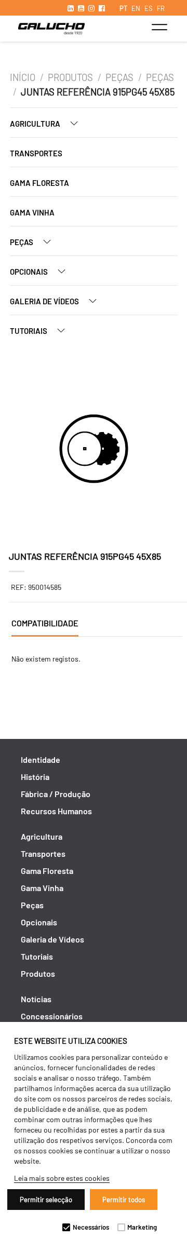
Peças (119, 77)
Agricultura (36, 123)
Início (22, 77)
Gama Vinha (32, 212)
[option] (94, 450)
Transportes (36, 153)
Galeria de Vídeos (45, 301)
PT (123, 8)
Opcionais (29, 271)
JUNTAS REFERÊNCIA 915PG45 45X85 (98, 92)
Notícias (36, 999)
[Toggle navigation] (159, 27)
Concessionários (52, 1016)
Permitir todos (123, 1199)
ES (148, 8)
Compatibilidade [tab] (44, 623)
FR (161, 8)
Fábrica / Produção (55, 794)
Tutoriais (29, 330)
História (35, 777)
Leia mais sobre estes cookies (62, 1178)
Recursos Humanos (56, 811)
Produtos (70, 77)
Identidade (40, 759)
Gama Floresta (39, 182)
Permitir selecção (46, 1199)
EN (135, 8)
